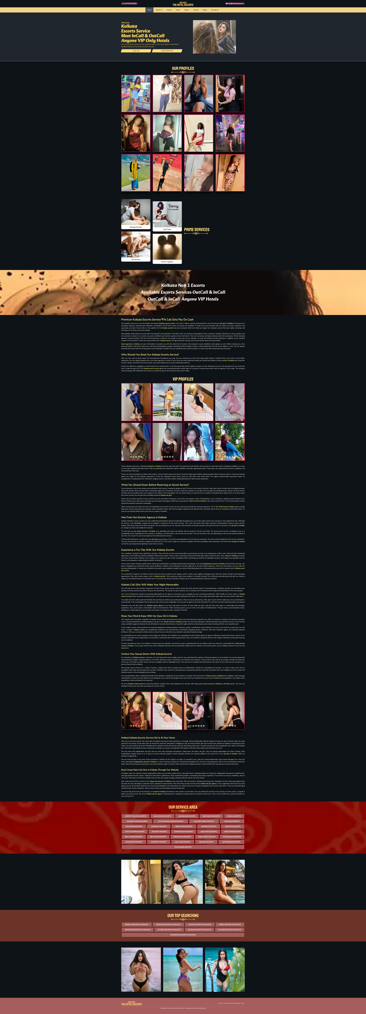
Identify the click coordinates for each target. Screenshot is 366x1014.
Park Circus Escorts (182, 837)
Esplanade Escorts (134, 826)
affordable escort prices (159, 539)
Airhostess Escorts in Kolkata (138, 930)
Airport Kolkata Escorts (135, 816)
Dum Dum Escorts (232, 821)
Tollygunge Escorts (183, 847)
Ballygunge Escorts (162, 816)
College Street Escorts (204, 821)
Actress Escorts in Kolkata (169, 930)
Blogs (205, 10)
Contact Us (215, 10)
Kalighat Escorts (159, 832)
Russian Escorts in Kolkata (199, 930)
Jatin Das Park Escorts (134, 832)
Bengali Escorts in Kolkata (136, 925)
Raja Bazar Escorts (134, 842)
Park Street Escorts (207, 837)
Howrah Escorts (208, 826)
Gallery (169, 10)
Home (149, 10)
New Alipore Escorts (134, 837)
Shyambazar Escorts (231, 842)
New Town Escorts (158, 837)
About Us (159, 10)
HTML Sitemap (227, 1003)
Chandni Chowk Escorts (136, 821)
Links (242, 1003)
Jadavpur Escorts (232, 826)
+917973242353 (130, 3)
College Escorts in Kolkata (229, 930)
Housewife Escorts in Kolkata (183, 935)
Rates (178, 10)
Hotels (186, 10)
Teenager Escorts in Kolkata (168, 925)
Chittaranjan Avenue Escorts (170, 821)
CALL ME (136, 51)
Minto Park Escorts (232, 832)
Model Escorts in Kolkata (230, 925)
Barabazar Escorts (187, 816)
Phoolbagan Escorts (232, 837)
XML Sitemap (236, 1003)
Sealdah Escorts (206, 842)
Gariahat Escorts (159, 826)
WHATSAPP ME (167, 51)
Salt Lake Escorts (182, 842)
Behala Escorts (234, 816)
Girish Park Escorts (183, 826)
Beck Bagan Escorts (211, 816)
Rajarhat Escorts (158, 842)
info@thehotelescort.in (236, 3)
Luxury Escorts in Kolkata (199, 925)
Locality (196, 10)
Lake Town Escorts (209, 832)
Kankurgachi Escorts (183, 832)
